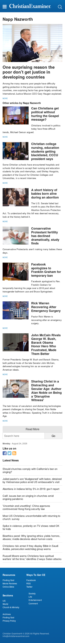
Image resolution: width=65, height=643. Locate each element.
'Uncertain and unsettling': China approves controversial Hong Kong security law (26, 507)
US (4, 600)
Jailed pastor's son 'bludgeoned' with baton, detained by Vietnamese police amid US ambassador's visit (32, 480)
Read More (32, 429)
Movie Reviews (10, 583)
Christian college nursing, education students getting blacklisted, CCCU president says (45, 151)
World (5, 603)
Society (32, 593)
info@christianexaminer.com (16, 636)
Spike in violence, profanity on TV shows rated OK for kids (31, 527)
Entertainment (35, 599)
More (5, 98)
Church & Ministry (11, 607)
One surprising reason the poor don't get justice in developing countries (29, 72)
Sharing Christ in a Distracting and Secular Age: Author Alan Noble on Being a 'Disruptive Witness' (46, 390)
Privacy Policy (9, 620)
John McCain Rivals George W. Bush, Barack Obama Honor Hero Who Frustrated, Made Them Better (46, 344)
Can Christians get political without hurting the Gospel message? (45, 114)
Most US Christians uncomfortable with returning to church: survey (31, 517)
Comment (33, 603)
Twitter (29, 586)
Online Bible (8, 586)
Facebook (31, 580)
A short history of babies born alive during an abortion (45, 194)
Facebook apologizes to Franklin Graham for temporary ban (46, 270)
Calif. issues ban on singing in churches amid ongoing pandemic (28, 497)
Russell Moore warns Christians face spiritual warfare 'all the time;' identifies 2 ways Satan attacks (32, 557)
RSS (28, 583)
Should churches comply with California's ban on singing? (30, 470)
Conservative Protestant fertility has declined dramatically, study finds (45, 235)
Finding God (8, 580)
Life (30, 596)
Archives (7, 614)
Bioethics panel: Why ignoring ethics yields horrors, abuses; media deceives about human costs (31, 537)
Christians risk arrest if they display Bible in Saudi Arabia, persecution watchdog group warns (30, 547)
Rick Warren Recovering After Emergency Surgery (46, 307)
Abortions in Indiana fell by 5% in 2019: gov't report (31, 489)
